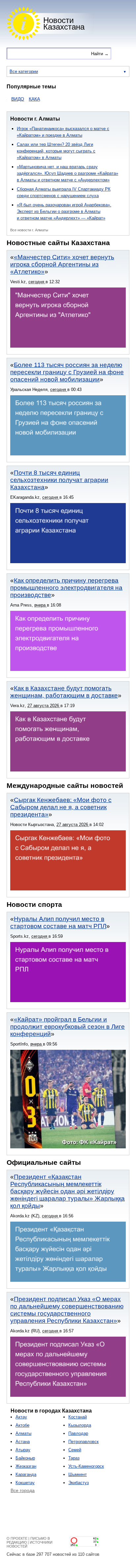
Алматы (23, 1433)
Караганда (26, 1474)
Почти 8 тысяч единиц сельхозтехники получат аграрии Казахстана (59, 480)
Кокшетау (25, 1482)
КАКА (23, 99)
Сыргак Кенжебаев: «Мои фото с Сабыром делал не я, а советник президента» (61, 807)
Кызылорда (79, 1425)
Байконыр (25, 1458)
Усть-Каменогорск (86, 1466)
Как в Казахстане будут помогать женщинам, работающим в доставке (64, 692)
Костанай (77, 1416)
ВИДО (7, 99)
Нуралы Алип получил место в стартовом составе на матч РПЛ (58, 922)
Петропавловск (83, 1441)
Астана (23, 1441)
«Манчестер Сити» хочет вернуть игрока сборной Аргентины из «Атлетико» (62, 264)
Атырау (23, 1449)
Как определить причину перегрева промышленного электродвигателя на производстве (66, 587)
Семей (74, 1449)
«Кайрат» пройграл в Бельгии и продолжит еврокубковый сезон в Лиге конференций (67, 1026)
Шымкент (77, 1474)
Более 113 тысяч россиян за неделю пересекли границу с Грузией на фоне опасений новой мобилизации (67, 372)
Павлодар (78, 1433)
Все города (23, 1490)
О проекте (17, 1538)
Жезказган (26, 1466)
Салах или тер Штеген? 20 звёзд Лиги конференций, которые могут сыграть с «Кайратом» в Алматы (56, 151)
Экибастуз (78, 1482)
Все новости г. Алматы (29, 230)
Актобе (22, 1425)
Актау (21, 1416)
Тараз (74, 1458)
